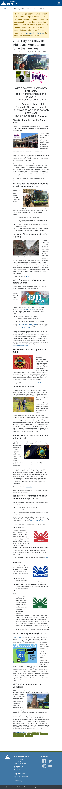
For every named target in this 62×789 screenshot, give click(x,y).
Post (17, 732)
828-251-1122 (19, 766)
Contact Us (19, 769)
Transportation (20, 735)
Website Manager (20, 768)
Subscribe (18, 780)
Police (41, 734)
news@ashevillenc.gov (35, 33)
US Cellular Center (29, 735)
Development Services (18, 734)
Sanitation (46, 734)
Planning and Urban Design (33, 734)
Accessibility (32, 787)
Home (9, 787)
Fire (25, 734)
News (25, 732)
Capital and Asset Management (35, 732)
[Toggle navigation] (59, 3)
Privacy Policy (23, 787)
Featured (21, 732)
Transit (14, 735)
